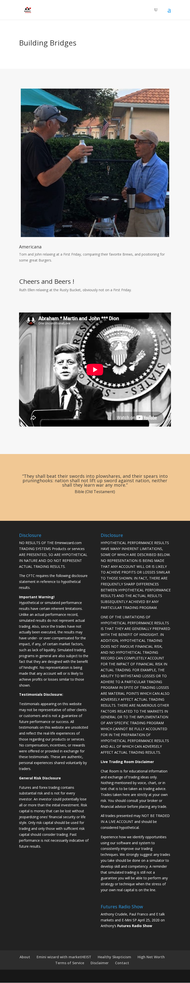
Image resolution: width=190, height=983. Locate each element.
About (25, 957)
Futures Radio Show (134, 925)
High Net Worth (151, 957)
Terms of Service (69, 962)
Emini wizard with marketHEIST (64, 957)
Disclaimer (100, 962)
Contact (122, 962)
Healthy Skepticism (114, 957)
